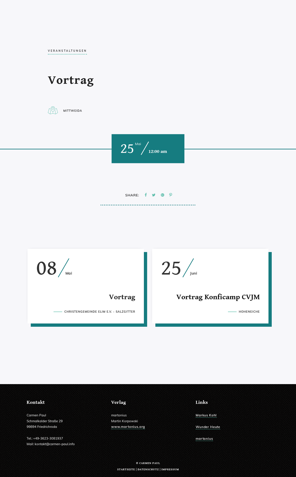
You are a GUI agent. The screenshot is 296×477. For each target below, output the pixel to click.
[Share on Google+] (162, 195)
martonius (204, 439)
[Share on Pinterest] (170, 195)
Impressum (170, 469)
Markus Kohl (206, 415)
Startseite (126, 469)
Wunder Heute (208, 427)
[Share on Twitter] (154, 195)
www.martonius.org (128, 427)
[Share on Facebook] (146, 195)
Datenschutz (148, 469)
